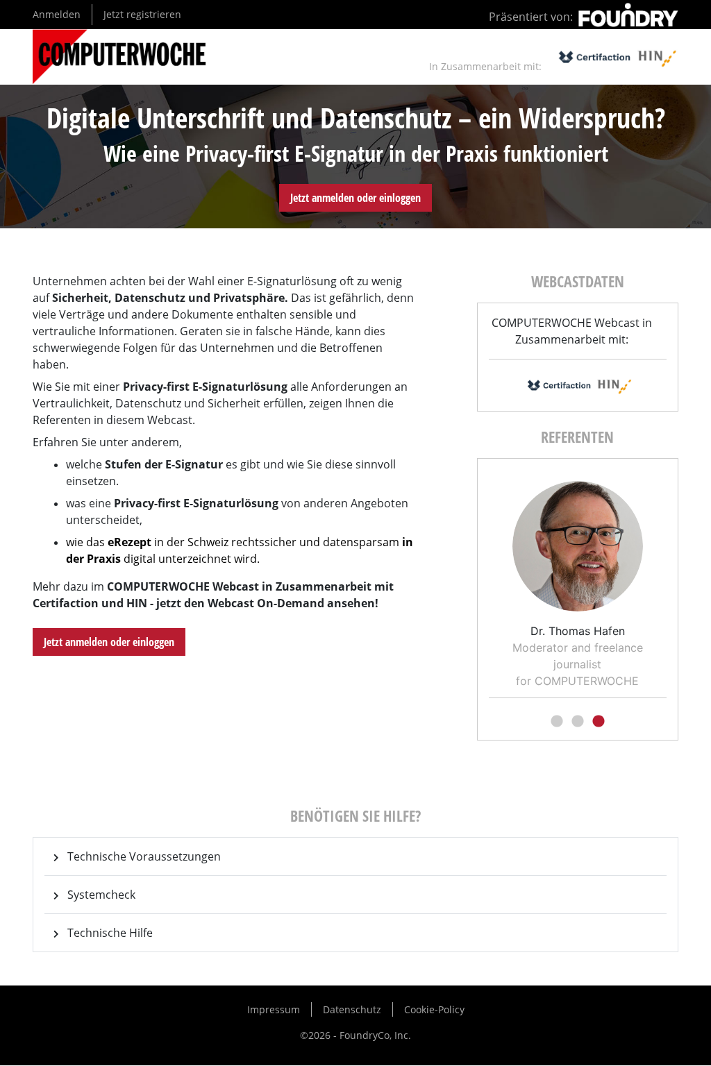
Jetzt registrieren (142, 14)
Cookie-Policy (434, 1009)
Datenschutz (352, 1009)
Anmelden (57, 14)
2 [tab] (578, 722)
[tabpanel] (578, 579)
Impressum (273, 1009)
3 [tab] (598, 722)
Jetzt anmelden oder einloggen (355, 197)
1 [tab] (557, 722)
